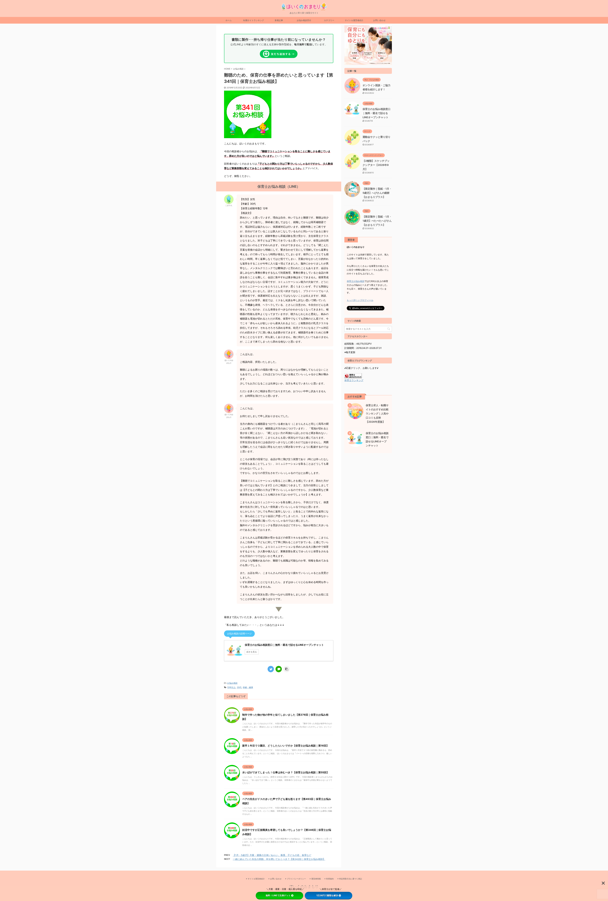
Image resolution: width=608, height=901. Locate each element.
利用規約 (330, 879)
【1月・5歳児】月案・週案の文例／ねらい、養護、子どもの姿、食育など (272, 855)
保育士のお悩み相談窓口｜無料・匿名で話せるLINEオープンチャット (376, 113)
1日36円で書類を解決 (327, 895)
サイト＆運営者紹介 (354, 20)
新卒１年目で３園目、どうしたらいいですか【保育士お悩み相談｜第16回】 (285, 745)
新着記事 (279, 20)
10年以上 (231, 687)
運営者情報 (316, 879)
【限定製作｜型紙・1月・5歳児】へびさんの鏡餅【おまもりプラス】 (377, 193)
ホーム (228, 20)
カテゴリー (329, 20)
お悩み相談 (232, 683)
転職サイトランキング (253, 20)
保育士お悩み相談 (355, 281)
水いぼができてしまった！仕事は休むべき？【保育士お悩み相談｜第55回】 (285, 772)
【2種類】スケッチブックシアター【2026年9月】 (376, 165)
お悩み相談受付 (304, 20)
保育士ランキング (353, 380)
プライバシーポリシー (296, 879)
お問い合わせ (379, 20)
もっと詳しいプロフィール (360, 300)
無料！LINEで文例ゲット (278, 895)
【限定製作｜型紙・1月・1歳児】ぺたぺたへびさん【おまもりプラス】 (377, 220)
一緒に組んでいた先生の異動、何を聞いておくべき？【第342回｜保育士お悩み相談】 (279, 859)
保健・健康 (248, 687)
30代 (239, 687)
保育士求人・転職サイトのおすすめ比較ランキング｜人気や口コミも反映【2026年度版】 (377, 413)
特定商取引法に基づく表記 (350, 879)
